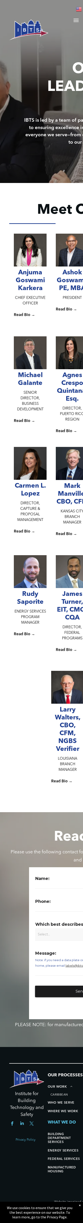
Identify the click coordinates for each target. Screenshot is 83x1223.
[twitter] (32, 1124)
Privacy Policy (26, 1139)
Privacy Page (57, 1217)
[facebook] (12, 1124)
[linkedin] (22, 1124)
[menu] (76, 20)
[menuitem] (65, 1091)
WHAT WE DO (62, 1122)
